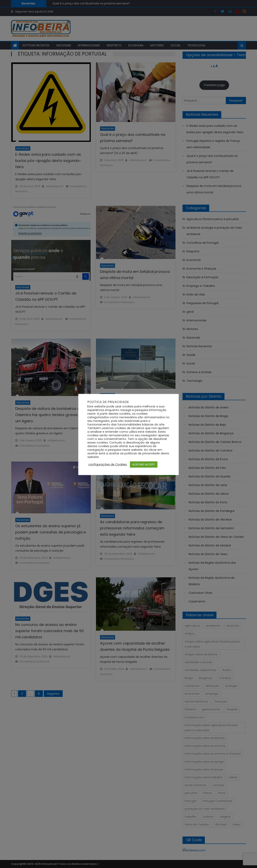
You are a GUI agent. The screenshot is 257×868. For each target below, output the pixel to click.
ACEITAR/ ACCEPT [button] (143, 464)
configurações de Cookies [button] (107, 464)
